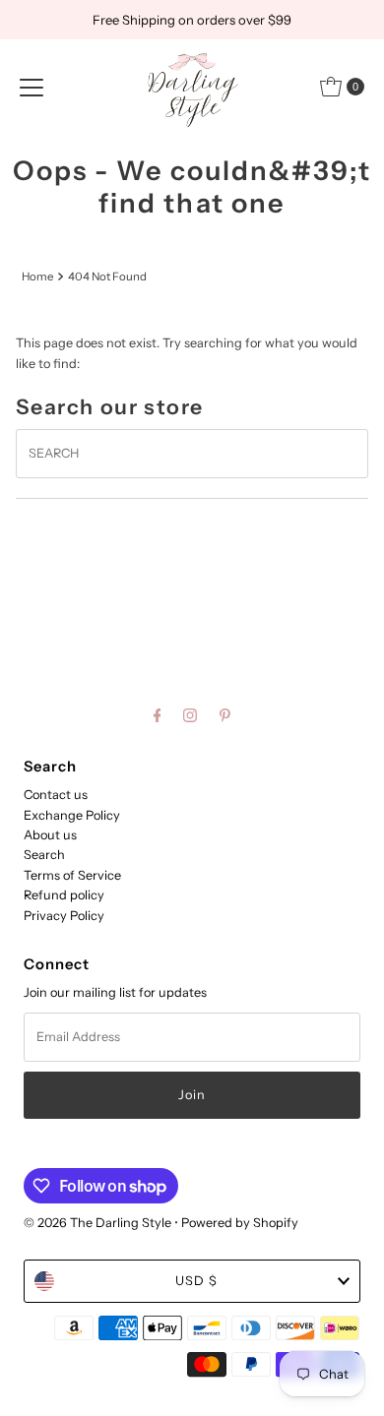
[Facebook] (157, 715)
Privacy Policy (64, 915)
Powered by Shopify (239, 1222)
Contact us (56, 794)
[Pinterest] (225, 715)
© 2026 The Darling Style (99, 1222)
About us (50, 835)
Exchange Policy (72, 815)
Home (37, 276)
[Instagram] (190, 715)
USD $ (196, 1280)
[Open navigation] (31, 86)
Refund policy (64, 895)
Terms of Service (72, 875)
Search (44, 854)
